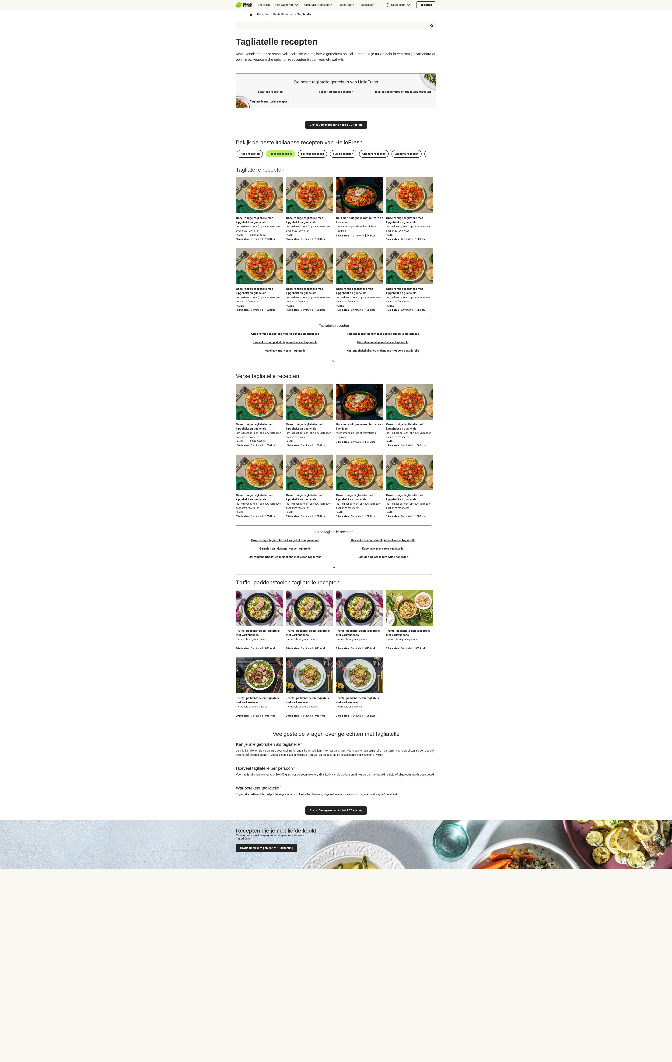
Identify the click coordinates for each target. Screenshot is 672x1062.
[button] (399, 5)
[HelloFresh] (244, 5)
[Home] (251, 14)
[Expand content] (334, 361)
